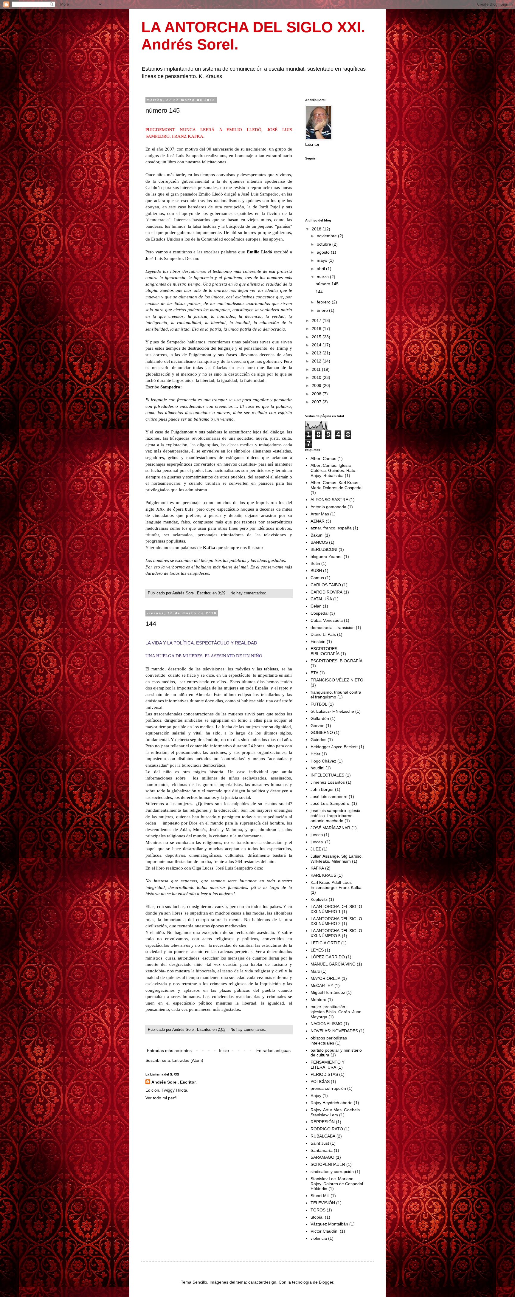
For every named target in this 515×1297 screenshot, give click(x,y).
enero (323, 310)
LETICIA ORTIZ (325, 942)
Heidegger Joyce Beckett (334, 746)
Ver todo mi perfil (161, 1097)
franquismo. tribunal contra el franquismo (336, 695)
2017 (317, 320)
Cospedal (319, 613)
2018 (317, 229)
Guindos (318, 739)
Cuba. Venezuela (327, 620)
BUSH (316, 570)
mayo (322, 260)
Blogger (326, 1282)
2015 (317, 336)
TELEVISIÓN (323, 1202)
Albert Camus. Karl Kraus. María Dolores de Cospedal (336, 485)
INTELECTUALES (327, 775)
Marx (315, 971)
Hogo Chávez (323, 761)
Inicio (224, 1050)
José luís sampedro (329, 796)
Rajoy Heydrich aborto (332, 1102)
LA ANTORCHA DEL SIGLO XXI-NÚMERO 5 (336, 933)
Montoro (318, 999)
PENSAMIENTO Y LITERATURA (328, 1065)
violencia (319, 1238)
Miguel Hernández (328, 992)
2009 (317, 385)
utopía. (317, 1217)
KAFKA (317, 868)
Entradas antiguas (273, 1050)
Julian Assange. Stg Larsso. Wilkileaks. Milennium (337, 859)
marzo (323, 276)
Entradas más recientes (169, 1050)
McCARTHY (322, 985)
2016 (317, 328)
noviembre (327, 235)
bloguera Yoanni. (326, 556)
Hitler (315, 753)
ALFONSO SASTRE (329, 499)
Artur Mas (320, 514)
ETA (314, 672)
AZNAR (318, 521)
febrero (324, 302)
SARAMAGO (322, 1157)
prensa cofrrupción (328, 1088)
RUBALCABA (323, 1136)
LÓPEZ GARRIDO (328, 956)
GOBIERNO (322, 732)
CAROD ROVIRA (326, 592)
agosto (324, 252)
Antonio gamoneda (328, 506)
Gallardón (320, 718)
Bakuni (317, 535)
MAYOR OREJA (325, 978)
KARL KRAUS (323, 875)
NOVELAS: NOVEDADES (334, 1030)
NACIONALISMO (326, 1023)
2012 (317, 361)
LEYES (317, 950)
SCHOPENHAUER (328, 1164)
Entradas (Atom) (187, 1060)
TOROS (318, 1210)
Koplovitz (319, 899)
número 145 (162, 110)
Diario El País (323, 634)
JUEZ (316, 849)
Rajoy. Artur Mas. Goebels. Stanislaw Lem (336, 1112)
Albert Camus (323, 458)
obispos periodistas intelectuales (329, 1040)
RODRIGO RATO (327, 1128)
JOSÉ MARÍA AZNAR (330, 827)
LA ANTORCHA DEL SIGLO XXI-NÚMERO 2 (336, 921)
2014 (317, 345)
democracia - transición (333, 627)
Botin (315, 563)
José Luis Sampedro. (330, 803)
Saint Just (320, 1143)
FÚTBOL (319, 704)
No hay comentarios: (248, 593)
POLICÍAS (320, 1081)
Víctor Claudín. (325, 1231)
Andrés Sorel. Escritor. (174, 1082)
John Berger (322, 789)
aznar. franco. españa (331, 528)
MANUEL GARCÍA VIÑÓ (333, 964)
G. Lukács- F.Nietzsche (332, 711)
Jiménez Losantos (328, 782)
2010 (317, 377)
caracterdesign (262, 1282)
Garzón (318, 725)
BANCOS (319, 542)
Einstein (318, 641)
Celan (316, 606)
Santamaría (322, 1150)
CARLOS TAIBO (326, 584)
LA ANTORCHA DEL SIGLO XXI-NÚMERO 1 (336, 909)
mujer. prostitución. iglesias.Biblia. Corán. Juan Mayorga (336, 1011)
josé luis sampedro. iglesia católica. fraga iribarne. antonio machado (335, 815)
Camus (317, 577)
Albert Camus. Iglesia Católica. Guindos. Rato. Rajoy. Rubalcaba (333, 470)
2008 (317, 393)
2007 (317, 401)
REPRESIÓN (323, 1121)
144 (150, 623)
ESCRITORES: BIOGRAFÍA (336, 660)
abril (321, 268)
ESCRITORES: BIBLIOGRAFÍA (325, 651)
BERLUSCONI (324, 549)
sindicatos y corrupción (332, 1171)
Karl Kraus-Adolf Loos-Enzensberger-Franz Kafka (336, 885)
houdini (317, 768)
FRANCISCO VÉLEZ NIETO (337, 680)
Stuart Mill (320, 1195)
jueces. (317, 841)
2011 (317, 369)
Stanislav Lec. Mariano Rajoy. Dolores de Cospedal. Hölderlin (337, 1183)
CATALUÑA (321, 598)
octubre (324, 244)
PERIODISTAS (324, 1074)
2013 (317, 353)
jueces (317, 834)
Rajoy (316, 1095)
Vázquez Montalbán (329, 1224)
